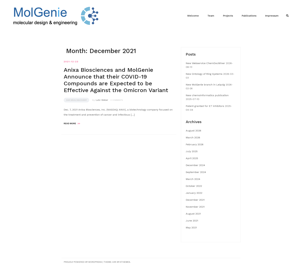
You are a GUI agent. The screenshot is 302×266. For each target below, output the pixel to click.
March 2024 (193, 179)
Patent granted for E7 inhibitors (205, 106)
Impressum (272, 15)
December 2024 (195, 165)
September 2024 (196, 172)
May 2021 (191, 227)
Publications (249, 15)
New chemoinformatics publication (207, 95)
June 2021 (192, 220)
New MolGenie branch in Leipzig (205, 84)
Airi (114, 262)
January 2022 (194, 192)
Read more (72, 123)
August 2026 (193, 130)
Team (210, 15)
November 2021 (195, 206)
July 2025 (192, 151)
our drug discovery (76, 100)
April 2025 (192, 158)
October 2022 (194, 185)
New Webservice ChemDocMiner (205, 63)
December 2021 (195, 199)
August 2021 (193, 213)
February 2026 (194, 144)
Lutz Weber (102, 100)
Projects (228, 15)
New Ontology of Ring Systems (204, 73)
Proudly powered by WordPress (83, 262)
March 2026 (193, 137)
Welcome (193, 15)
